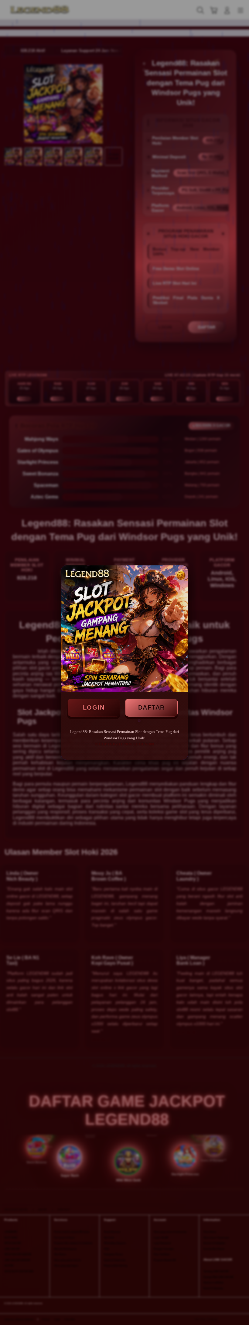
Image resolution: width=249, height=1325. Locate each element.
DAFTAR (151, 707)
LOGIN (94, 707)
